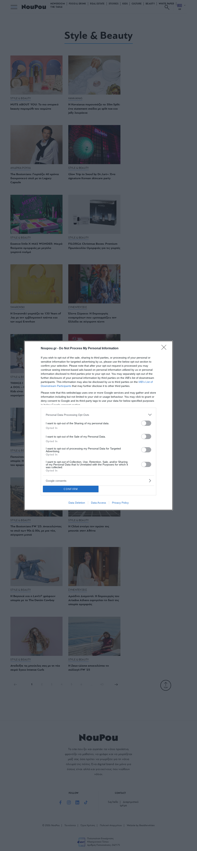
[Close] (165, 348)
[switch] (146, 423)
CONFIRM (71, 489)
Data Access (98, 502)
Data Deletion (76, 502)
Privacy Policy (120, 502)
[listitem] (98, 415)
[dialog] (98, 425)
